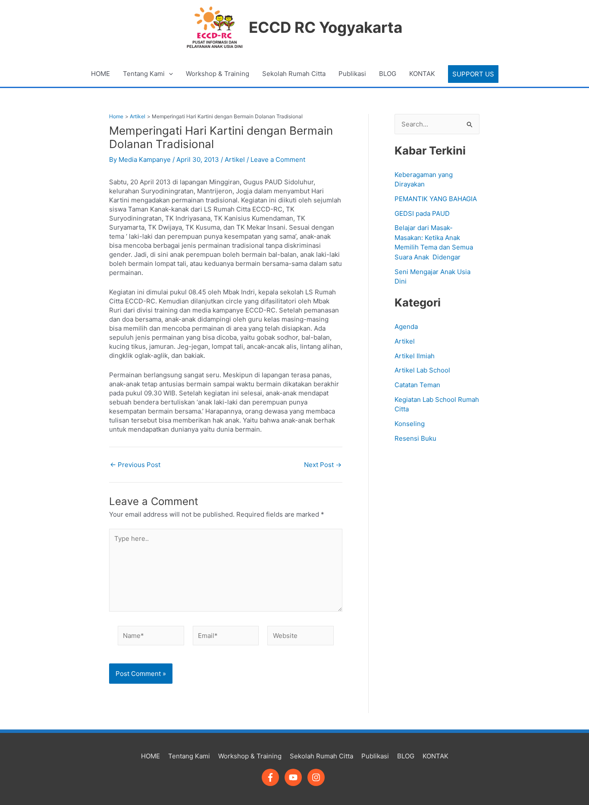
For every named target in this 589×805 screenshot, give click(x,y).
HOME (100, 73)
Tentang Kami (144, 73)
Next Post (322, 464)
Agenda (406, 326)
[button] (473, 74)
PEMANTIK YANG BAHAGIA (436, 199)
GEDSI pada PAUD (422, 213)
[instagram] (317, 777)
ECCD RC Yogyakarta (325, 27)
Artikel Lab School (422, 370)
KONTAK (422, 73)
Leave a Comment (278, 159)
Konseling (410, 424)
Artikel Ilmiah (415, 356)
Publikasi (352, 73)
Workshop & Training (217, 73)
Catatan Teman (417, 385)
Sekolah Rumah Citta (294, 73)
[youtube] (295, 777)
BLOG (387, 73)
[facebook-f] (272, 777)
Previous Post (135, 464)
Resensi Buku (415, 438)
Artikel (235, 159)
